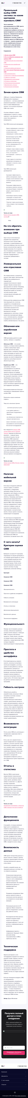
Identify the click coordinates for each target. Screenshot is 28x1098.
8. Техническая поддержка (11, 87)
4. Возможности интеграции (11, 79)
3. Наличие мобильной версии (12, 68)
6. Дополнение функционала (12, 83)
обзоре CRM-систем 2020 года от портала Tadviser (12, 431)
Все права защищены (20, 1095)
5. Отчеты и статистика (10, 81)
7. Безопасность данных (10, 85)
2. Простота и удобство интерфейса (14, 75)
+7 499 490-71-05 (22, 1066)
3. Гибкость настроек (9, 77)
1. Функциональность (9, 74)
